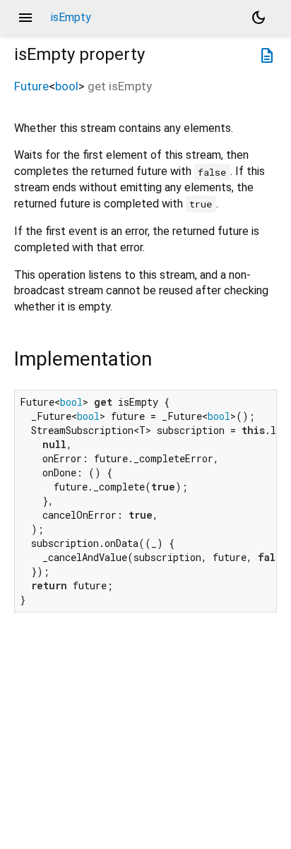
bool (66, 86)
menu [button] (25, 17)
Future (31, 86)
